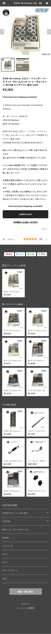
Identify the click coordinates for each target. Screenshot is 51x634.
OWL (4, 579)
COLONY (6, 521)
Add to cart (25, 214)
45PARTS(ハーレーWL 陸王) (15, 513)
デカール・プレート (10, 570)
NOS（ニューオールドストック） (15, 529)
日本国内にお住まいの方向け (25, 222)
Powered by (22, 608)
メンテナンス (7, 546)
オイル (5, 554)
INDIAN (5, 538)
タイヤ (4, 562)
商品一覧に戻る (25, 591)
